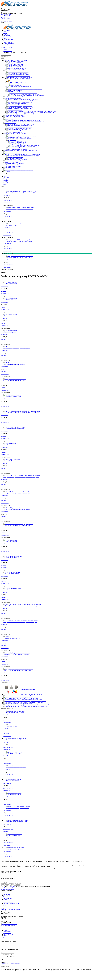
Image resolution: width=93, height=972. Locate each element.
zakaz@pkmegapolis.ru (6, 14)
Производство (7, 35)
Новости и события (8, 37)
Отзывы (5, 899)
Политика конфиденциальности (11, 903)
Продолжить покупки (15, 963)
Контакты (5, 40)
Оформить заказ (5, 963)
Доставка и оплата (8, 39)
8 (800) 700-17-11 (5, 15)
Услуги (5, 33)
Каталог (5, 31)
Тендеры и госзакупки (9, 896)
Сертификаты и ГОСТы (9, 895)
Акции (5, 38)
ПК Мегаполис (11, 886)
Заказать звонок (13, 15)
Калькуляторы (7, 34)
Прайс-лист (6, 905)
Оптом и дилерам (7, 898)
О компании (6, 30)
